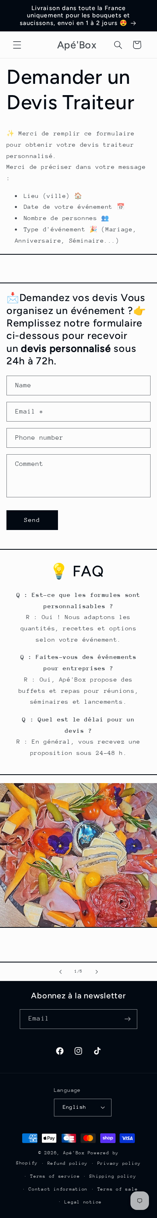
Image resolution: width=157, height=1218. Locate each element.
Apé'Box (74, 1153)
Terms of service (55, 1176)
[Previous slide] (60, 972)
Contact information (58, 1189)
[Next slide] (96, 972)
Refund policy (68, 1163)
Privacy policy (119, 1163)
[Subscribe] (127, 1019)
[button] (17, 44)
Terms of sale (117, 1189)
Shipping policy (112, 1176)
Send (32, 519)
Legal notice (83, 1202)
